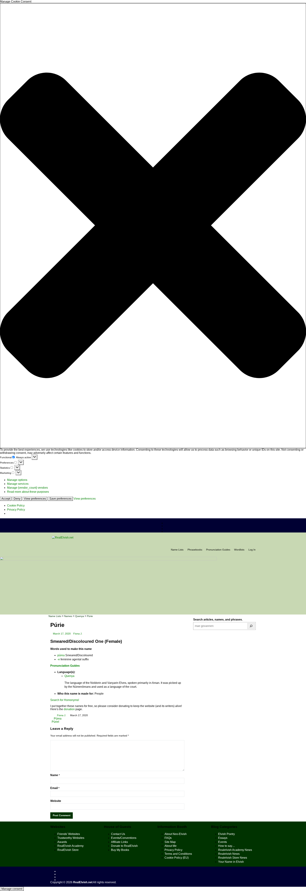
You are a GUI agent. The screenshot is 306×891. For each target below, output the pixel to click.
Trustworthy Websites (70, 837)
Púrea (57, 718)
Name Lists (177, 549)
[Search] (251, 626)
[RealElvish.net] (153, 537)
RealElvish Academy (70, 845)
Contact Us (118, 833)
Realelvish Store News (232, 857)
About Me (171, 845)
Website (55, 800)
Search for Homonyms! (64, 699)
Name (55, 775)
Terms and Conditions (178, 853)
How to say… (226, 845)
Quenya (69, 675)
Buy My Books (120, 849)
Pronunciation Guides (218, 549)
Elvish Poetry (226, 833)
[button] (153, 225)
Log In (252, 549)
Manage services (18, 483)
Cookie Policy (16, 505)
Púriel (55, 721)
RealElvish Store (68, 849)
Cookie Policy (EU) (177, 857)
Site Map (170, 841)
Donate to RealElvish (124, 845)
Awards (62, 841)
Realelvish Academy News (235, 849)
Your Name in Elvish (231, 861)
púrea (61, 655)
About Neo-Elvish (176, 833)
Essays (222, 837)
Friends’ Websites (68, 833)
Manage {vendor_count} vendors (27, 487)
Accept (5, 498)
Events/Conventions (123, 837)
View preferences (35, 498)
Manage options (17, 479)
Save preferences (60, 498)
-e (58, 659)
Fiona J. (77, 633)
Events (222, 841)
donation (69, 709)
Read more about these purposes (28, 491)
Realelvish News (229, 853)
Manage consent (11, 888)
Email (54, 788)
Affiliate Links (119, 841)
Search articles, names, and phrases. (218, 619)
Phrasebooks (195, 549)
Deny (17, 498)
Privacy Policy (16, 509)
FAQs (168, 837)
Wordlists (239, 549)
